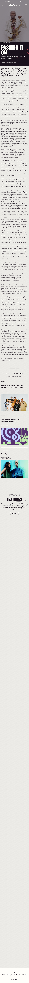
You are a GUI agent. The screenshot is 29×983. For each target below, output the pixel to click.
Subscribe (8, 1)
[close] (14, 971)
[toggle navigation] (26, 5)
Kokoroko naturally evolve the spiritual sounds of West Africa (13, 394)
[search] (2, 5)
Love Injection (6, 454)
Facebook (12, 368)
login (21, 1)
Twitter (17, 368)
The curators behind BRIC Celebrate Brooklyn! (11, 428)
